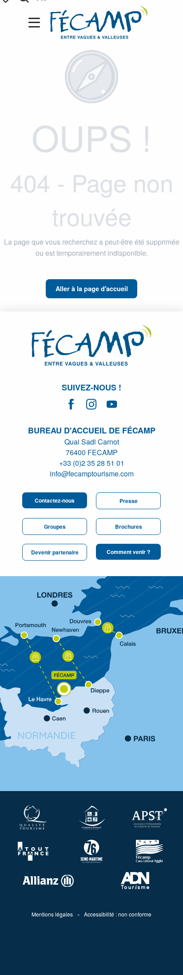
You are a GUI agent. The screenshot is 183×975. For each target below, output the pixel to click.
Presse (128, 501)
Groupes (55, 526)
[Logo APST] (149, 818)
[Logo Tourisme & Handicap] (92, 817)
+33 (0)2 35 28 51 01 (91, 463)
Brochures (128, 526)
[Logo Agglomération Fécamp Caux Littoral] (149, 851)
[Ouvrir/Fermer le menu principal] (36, 22)
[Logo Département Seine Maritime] (92, 851)
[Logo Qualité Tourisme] (33, 817)
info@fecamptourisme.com (92, 473)
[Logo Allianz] (48, 880)
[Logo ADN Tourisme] (135, 880)
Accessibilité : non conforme (117, 914)
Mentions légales (52, 914)
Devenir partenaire (55, 552)
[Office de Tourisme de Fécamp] (98, 22)
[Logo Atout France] (33, 851)
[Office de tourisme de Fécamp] (91, 346)
